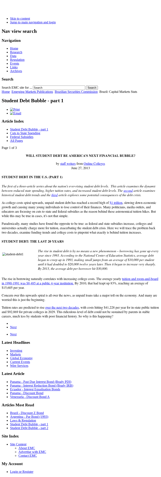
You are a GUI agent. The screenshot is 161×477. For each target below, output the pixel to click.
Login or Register (21, 471)
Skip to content (20, 18)
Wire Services (19, 365)
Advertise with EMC (32, 452)
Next (13, 327)
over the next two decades (62, 307)
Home (14, 48)
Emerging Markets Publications (32, 91)
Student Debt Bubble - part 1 (29, 129)
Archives (16, 71)
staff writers (68, 163)
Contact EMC (27, 455)
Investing (16, 350)
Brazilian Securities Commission (76, 91)
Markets (15, 354)
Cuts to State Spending (25, 133)
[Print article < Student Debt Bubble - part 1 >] (15, 109)
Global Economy (21, 358)
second (128, 190)
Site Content (18, 444)
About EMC (26, 448)
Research (16, 52)
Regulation (17, 59)
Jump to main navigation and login (33, 22)
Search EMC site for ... (17, 87)
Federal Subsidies (21, 137)
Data (13, 56)
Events (14, 63)
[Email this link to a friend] (15, 113)
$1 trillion (116, 202)
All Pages (16, 140)
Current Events (20, 362)
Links (14, 67)
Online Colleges (94, 163)
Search (92, 87)
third (54, 195)
